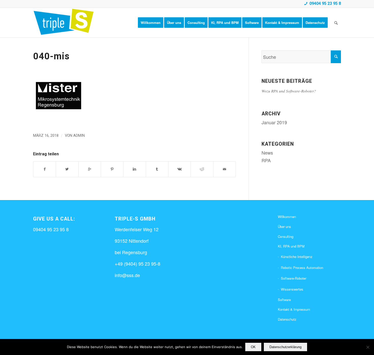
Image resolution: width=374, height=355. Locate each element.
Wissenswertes (292, 289)
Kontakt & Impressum (294, 309)
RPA (266, 160)
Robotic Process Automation (302, 267)
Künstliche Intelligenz (296, 256)
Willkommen (287, 216)
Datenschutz (287, 319)
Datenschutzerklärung (285, 347)
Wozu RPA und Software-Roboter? (289, 90)
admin (79, 135)
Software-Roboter (293, 278)
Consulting (285, 236)
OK (253, 347)
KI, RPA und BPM (291, 246)
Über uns (284, 226)
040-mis (51, 56)
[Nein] (367, 347)
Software (284, 299)
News (267, 152)
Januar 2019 (274, 122)
